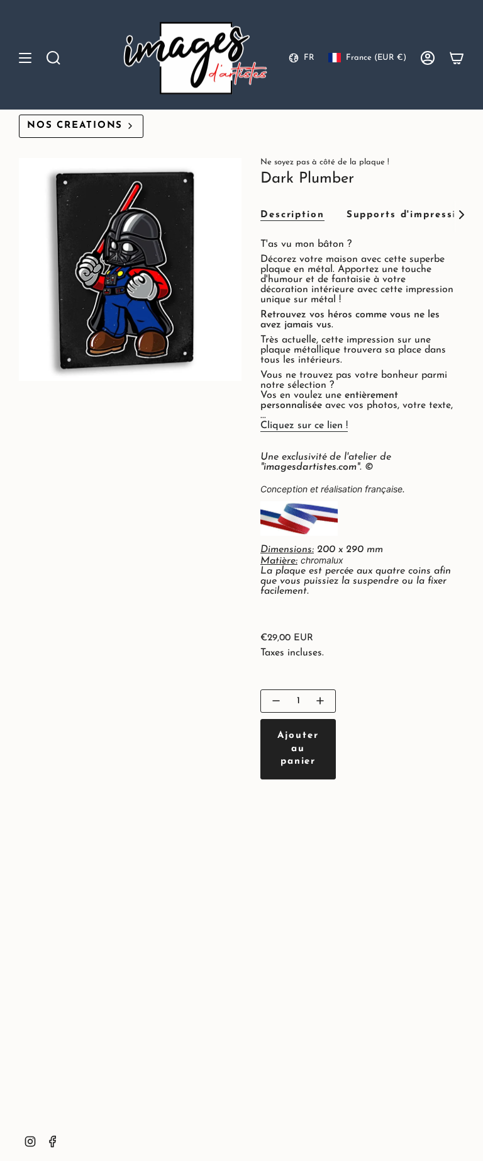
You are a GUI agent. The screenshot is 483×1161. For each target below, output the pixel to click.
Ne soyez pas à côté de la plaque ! (324, 162)
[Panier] (456, 58)
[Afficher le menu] (25, 58)
